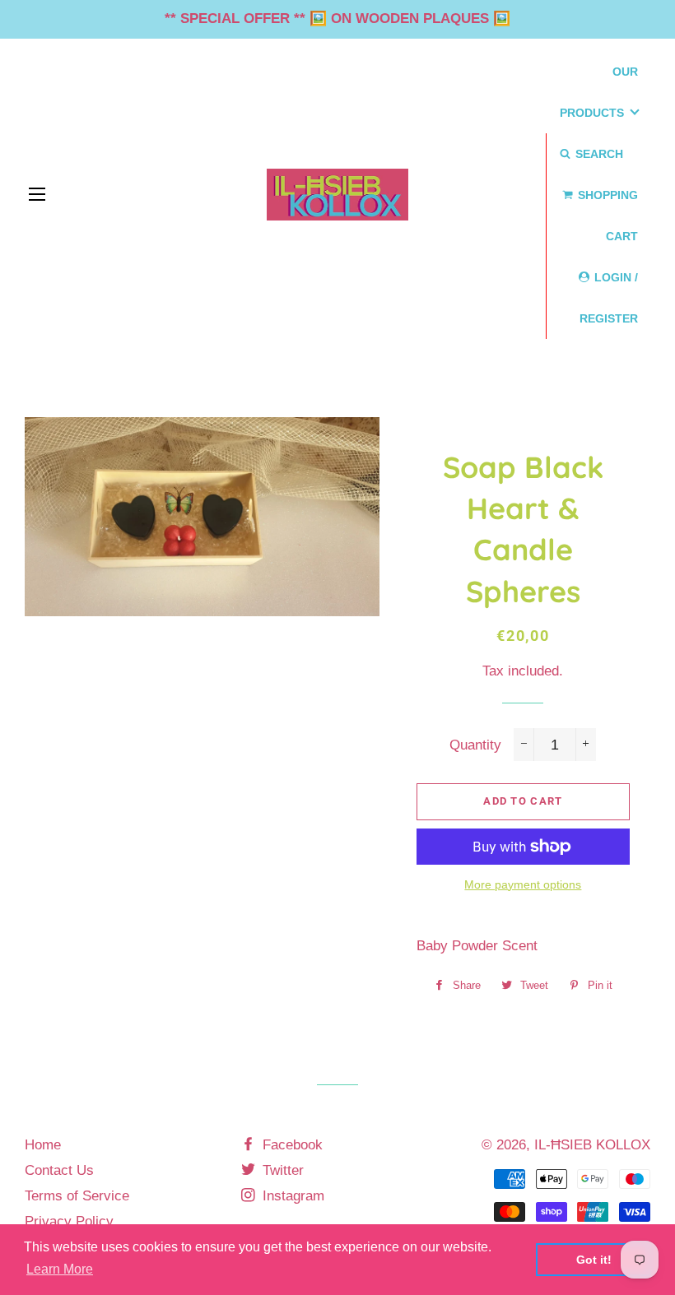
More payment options (522, 884)
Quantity (475, 745)
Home (43, 1145)
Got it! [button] (594, 1259)
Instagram (291, 1196)
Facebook (290, 1145)
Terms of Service (77, 1196)
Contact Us (59, 1170)
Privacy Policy (69, 1221)
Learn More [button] (59, 1269)
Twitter (281, 1170)
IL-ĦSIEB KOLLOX (592, 1145)
